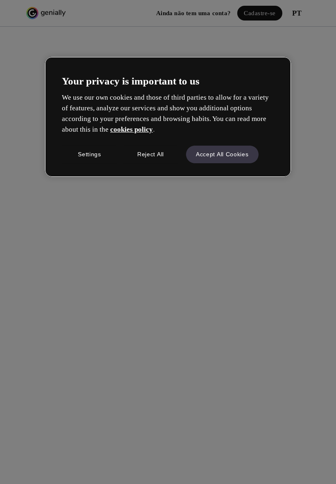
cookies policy (131, 129)
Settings (89, 154)
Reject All (150, 154)
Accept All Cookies (222, 154)
